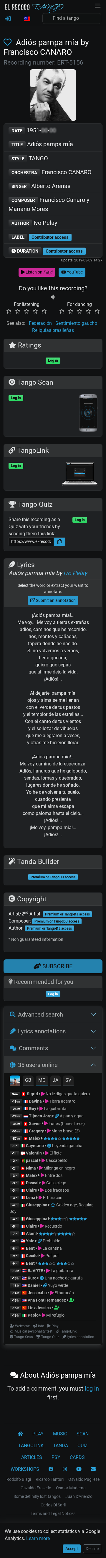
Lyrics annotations (42, 1031)
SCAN (83, 1434)
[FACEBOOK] (51, 1469)
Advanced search (40, 1014)
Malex (34, 1138)
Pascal (32, 1182)
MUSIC (60, 1434)
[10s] (53, 297)
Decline (92, 1548)
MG (42, 1080)
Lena (30, 1197)
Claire (31, 1190)
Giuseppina (36, 1205)
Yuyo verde (58, 1285)
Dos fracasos (56, 1190)
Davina (35, 1101)
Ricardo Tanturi (50, 1479)
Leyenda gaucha (67, 1145)
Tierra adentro (62, 1101)
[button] (26, 19)
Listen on (38, 272)
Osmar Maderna (71, 1487)
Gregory (36, 1131)
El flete (55, 1153)
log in (92, 1388)
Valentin (34, 1153)
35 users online (38, 1064)
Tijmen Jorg (40, 1116)
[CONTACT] (93, 1469)
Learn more (38, 1538)
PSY (56, 1457)
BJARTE (35, 1270)
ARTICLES (31, 1457)
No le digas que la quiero (67, 1093)
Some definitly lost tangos (37, 1496)
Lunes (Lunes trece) (66, 1123)
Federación (40, 323)
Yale (30, 1241)
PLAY (38, 1434)
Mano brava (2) (65, 1131)
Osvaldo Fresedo (36, 1487)
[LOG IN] (8, 19)
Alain (31, 1233)
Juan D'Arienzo (78, 1496)
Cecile (32, 1255)
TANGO (29, 158)
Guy (32, 1108)
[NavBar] (97, 5)
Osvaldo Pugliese (84, 1479)
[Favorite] (9, 42)
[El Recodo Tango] (20, 1434)
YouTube (74, 272)
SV (68, 1080)
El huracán (52, 1197)
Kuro (32, 1278)
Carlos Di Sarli (53, 1505)
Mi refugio (54, 1315)
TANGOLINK (31, 1445)
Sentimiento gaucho (76, 323)
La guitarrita (55, 1108)
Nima (31, 1168)
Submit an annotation (55, 600)
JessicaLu (37, 1292)
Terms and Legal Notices (53, 1513)
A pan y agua (72, 1116)
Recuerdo (53, 1226)
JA (55, 1080)
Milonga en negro (59, 1168)
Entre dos (53, 1175)
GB (28, 1080)
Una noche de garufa (64, 1278)
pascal (32, 1160)
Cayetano (35, 1145)
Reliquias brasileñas (53, 330)
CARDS (77, 1457)
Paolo (33, 1315)
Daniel (34, 1285)
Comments (33, 1048)
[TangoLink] (57, 1116)
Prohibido (51, 1241)
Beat (30, 1248)
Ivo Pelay (34, 222)
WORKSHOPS (25, 1469)
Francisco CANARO (51, 172)
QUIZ (82, 1445)
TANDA (60, 1445)
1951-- (33, 130)
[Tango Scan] (49, 1145)
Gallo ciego (55, 1182)
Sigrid (32, 1093)
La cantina (52, 1248)
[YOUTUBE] (79, 1469)
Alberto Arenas (40, 186)
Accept (71, 1548)
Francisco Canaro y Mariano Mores (49, 204)
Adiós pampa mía (42, 144)
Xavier (35, 1123)
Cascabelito (56, 1160)
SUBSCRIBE (56, 966)
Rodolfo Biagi (18, 1479)
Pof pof (51, 1255)
